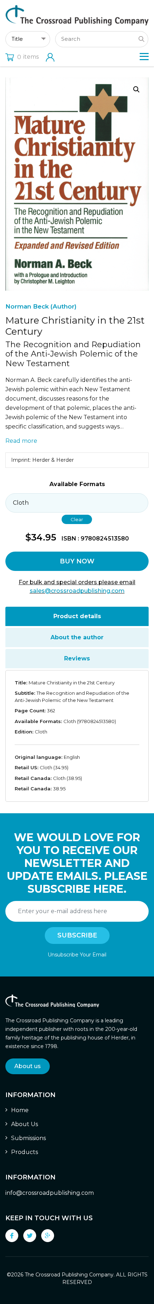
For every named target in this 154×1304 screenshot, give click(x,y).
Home (20, 1110)
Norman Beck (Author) (41, 306)
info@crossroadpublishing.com (49, 1192)
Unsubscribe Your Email (77, 954)
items (28, 56)
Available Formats (77, 484)
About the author (77, 637)
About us (27, 1066)
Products (24, 1152)
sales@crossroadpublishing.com (77, 590)
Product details (77, 616)
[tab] (77, 616)
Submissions (28, 1138)
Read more (21, 440)
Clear (77, 519)
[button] (136, 89)
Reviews (77, 658)
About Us (24, 1124)
